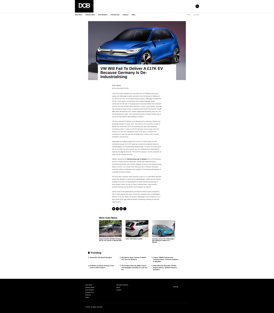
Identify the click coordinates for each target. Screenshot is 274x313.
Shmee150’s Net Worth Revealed (101, 257)
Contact (196, 14)
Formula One (115, 14)
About (189, 14)
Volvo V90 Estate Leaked (134, 239)
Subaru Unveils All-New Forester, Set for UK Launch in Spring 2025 (110, 239)
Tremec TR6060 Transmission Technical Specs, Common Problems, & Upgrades (166, 259)
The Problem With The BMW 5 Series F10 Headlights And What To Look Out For (134, 267)
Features (125, 14)
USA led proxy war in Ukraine (137, 159)
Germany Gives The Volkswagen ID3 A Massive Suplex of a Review (163, 240)
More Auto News (108, 217)
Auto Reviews (103, 14)
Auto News (78, 14)
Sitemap (175, 287)
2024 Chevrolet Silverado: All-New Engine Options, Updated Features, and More (165, 267)
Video (133, 14)
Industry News (90, 14)
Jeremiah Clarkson (122, 285)
